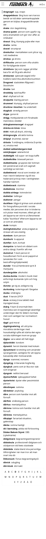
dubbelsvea (9, 189)
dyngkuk (7, 366)
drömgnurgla (10, 135)
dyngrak (7, 373)
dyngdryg (8, 363)
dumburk (8, 239)
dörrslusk (8, 466)
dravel (6, 48)
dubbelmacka (10, 162)
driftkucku (8, 62)
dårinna (7, 408)
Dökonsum (9, 458)
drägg (6, 117)
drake (6, 28)
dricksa (7, 58)
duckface (8, 203)
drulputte (8, 99)
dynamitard (9, 349)
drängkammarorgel (13, 124)
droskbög (8, 92)
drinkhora (8, 69)
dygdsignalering (11, 326)
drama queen (10, 31)
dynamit (7, 346)
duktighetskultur (12, 229)
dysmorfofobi (10, 377)
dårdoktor (8, 390)
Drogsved (8, 82)
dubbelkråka (9, 159)
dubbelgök (8, 155)
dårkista (7, 414)
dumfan (7, 242)
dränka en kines (11, 128)
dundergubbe (10, 272)
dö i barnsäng (10, 428)
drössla (7, 142)
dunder (7, 265)
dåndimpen (9, 387)
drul (5, 96)
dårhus (7, 404)
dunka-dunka (10, 276)
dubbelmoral (9, 172)
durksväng (8, 289)
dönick (6, 462)
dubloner (8, 199)
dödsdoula (8, 442)
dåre (5, 394)
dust (5, 296)
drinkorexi (8, 75)
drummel (8, 103)
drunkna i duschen (13, 107)
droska (6, 89)
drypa (6, 114)
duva (5, 300)
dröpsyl (7, 138)
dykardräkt (9, 342)
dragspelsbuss (10, 15)
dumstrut (8, 253)
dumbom (8, 235)
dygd (5, 322)
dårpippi (7, 418)
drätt (6, 131)
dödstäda (8, 449)
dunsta (7, 285)
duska (6, 293)
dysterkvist (9, 380)
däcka (6, 425)
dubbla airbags (11, 192)
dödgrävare (9, 438)
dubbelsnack (9, 185)
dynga (6, 359)
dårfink (7, 401)
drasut (6, 41)
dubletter (8, 196)
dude (5, 225)
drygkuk (7, 110)
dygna (6, 339)
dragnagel (8, 11)
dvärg (6, 306)
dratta (6, 45)
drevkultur (8, 52)
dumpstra (8, 246)
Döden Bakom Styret (13, 432)
